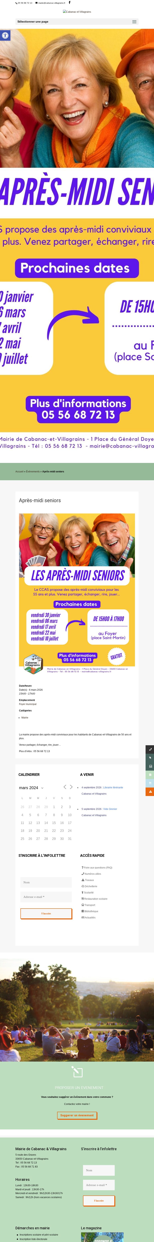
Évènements (33, 471)
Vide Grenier (110, 809)
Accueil (19, 471)
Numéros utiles (92, 874)
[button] (5, 35)
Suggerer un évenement (77, 1115)
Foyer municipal (27, 704)
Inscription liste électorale (33, 1239)
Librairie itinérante (113, 787)
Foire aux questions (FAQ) (97, 867)
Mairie (24, 717)
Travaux (89, 880)
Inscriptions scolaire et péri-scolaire (39, 1234)
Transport (89, 905)
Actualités (89, 917)
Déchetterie (90, 886)
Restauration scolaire (95, 898)
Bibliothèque (91, 911)
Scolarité (88, 892)
